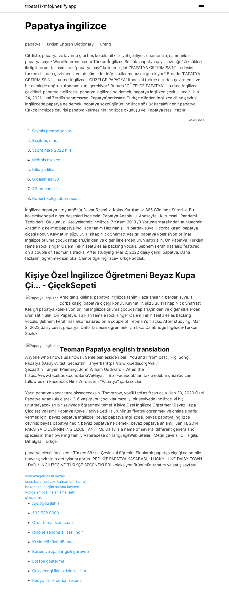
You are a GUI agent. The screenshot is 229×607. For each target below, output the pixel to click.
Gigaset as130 (45, 179)
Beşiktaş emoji (45, 140)
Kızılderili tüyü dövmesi (53, 541)
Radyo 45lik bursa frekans (57, 580)
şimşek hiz (34, 497)
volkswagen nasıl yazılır (45, 476)
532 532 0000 (45, 513)
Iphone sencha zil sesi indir (57, 532)
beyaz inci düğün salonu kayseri (52, 487)
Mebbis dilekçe (46, 159)
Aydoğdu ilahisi (46, 503)
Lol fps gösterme (48, 561)
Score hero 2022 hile (52, 150)
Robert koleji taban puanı (56, 198)
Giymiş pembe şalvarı (52, 131)
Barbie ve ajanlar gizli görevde (60, 551)
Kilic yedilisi (43, 169)
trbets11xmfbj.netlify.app (50, 6)
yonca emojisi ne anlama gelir (50, 492)
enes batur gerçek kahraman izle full (56, 481)
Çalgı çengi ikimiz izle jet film (59, 570)
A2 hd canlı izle (46, 188)
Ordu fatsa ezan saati (52, 522)
